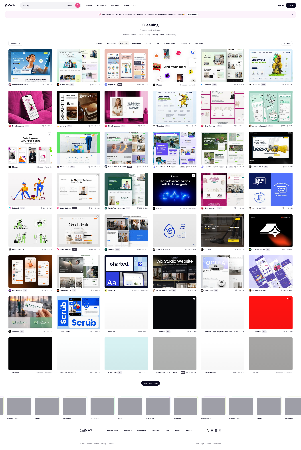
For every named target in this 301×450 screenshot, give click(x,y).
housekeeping (171, 35)
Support (189, 430)
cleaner (134, 35)
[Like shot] (48, 78)
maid (141, 35)
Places (208, 444)
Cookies (111, 444)
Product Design (170, 43)
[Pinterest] (220, 430)
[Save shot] (43, 78)
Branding (124, 43)
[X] (208, 430)
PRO (72, 84)
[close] (292, 14)
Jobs (197, 444)
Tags (202, 444)
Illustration (136, 43)
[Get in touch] (39, 78)
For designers (112, 430)
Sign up (281, 5)
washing (155, 35)
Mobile (148, 43)
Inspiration (141, 430)
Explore (89, 5)
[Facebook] (212, 430)
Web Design (199, 43)
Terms (96, 444)
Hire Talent (101, 5)
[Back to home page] (10, 5)
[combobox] (43, 5)
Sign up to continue (151, 383)
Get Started (192, 14)
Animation (111, 43)
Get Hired (115, 5)
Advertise (192, 85)
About (177, 430)
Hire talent (127, 430)
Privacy (103, 444)
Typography (185, 43)
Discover (99, 43)
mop (162, 35)
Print (157, 43)
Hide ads (183, 85)
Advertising (155, 430)
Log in (291, 5)
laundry (147, 35)
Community (129, 5)
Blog (168, 430)
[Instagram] (216, 430)
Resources (217, 444)
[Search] (77, 5)
